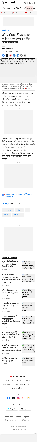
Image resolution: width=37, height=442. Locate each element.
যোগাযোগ (16, 420)
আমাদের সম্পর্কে (9, 417)
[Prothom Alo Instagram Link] (19, 398)
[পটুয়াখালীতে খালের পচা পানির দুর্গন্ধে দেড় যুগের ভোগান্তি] (28, 294)
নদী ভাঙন (19, 210)
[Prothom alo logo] (18, 377)
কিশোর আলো (19, 381)
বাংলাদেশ (9, 8)
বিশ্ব (21, 8)
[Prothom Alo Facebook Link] (9, 398)
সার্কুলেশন (26, 417)
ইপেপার (30, 385)
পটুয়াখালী (6, 215)
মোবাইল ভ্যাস (20, 388)
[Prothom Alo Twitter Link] (14, 398)
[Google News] (28, 398)
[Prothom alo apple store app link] (25, 409)
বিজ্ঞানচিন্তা (27, 381)
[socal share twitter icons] (7, 56)
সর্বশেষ (4, 8)
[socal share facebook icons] (4, 56)
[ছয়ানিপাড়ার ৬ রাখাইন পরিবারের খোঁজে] (28, 361)
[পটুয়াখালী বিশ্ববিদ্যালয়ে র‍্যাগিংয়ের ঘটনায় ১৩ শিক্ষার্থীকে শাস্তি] (28, 266)
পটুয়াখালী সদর (18, 215)
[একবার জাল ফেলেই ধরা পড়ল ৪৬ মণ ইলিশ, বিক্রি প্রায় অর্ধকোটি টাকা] (28, 336)
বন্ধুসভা (16, 385)
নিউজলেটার (25, 420)
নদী (28, 210)
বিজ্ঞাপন (19, 417)
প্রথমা (13, 388)
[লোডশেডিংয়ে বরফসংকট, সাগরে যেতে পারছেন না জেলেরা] (28, 307)
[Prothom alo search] (25, 3)
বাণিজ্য (26, 8)
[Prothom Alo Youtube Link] (24, 398)
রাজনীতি (16, 8)
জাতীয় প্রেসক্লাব (8, 210)
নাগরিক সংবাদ (9, 381)
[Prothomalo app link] (11, 409)
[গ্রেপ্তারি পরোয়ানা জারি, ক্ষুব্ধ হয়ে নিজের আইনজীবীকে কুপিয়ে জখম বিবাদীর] (28, 322)
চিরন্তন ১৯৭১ (22, 385)
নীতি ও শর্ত (8, 420)
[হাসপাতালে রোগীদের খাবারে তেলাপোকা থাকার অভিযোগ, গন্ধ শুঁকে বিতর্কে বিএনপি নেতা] (28, 280)
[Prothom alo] (10, 3)
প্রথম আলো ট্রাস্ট (8, 385)
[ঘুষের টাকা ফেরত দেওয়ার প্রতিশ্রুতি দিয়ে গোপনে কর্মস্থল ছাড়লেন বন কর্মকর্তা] (28, 349)
